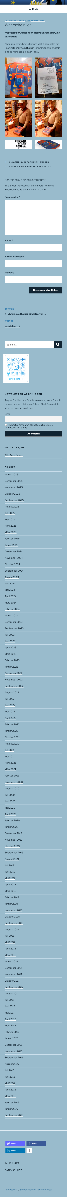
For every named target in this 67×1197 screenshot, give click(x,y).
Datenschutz (11, 1189)
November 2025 (14, 487)
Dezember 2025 (14, 481)
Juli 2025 (10, 513)
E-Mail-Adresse (14, 256)
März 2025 (11, 532)
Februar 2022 (12, 724)
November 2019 (13, 839)
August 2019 (12, 859)
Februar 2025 (12, 538)
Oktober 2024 (12, 564)
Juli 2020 (10, 795)
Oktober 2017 (12, 980)
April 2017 (10, 1019)
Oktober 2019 (12, 846)
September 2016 (14, 1057)
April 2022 (10, 718)
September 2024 (14, 570)
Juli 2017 (9, 999)
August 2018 (12, 929)
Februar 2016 (12, 1102)
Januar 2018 (11, 961)
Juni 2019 (10, 871)
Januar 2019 (11, 903)
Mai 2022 (10, 711)
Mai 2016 (10, 1083)
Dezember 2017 (13, 968)
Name (9, 240)
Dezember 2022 (13, 673)
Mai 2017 (10, 1012)
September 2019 (14, 852)
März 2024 (11, 602)
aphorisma (38, 20)
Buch (29, 48)
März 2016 (10, 1096)
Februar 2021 (12, 775)
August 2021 (12, 743)
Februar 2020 (12, 820)
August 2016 (12, 1064)
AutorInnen (31, 162)
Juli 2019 (9, 865)
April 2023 (10, 647)
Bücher (44, 162)
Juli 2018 (9, 935)
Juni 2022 (10, 705)
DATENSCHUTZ (13, 1170)
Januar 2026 (11, 474)
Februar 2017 (12, 1032)
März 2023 (11, 654)
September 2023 (14, 628)
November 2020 (14, 782)
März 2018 (10, 955)
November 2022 (14, 679)
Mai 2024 (10, 589)
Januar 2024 (11, 615)
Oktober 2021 (12, 737)
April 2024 (10, 596)
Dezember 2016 (13, 1044)
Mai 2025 (10, 519)
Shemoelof (44, 167)
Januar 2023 (11, 666)
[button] (15, 1143)
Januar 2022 (11, 730)
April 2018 (10, 948)
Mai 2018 (10, 942)
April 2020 (10, 814)
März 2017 (10, 1025)
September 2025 (14, 500)
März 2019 (10, 891)
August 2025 (12, 506)
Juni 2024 (10, 583)
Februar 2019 (12, 897)
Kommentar (12, 197)
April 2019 (10, 884)
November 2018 (13, 910)
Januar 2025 (11, 545)
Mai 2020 (10, 807)
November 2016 (13, 1051)
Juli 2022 (9, 699)
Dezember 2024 (14, 551)
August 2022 (12, 692)
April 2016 (10, 1089)
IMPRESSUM (12, 1163)
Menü (35, 9)
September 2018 (14, 923)
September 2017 (14, 987)
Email (7, 414)
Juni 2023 (10, 641)
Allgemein (15, 162)
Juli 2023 (10, 634)
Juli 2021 (9, 750)
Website (9, 272)
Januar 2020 (11, 827)
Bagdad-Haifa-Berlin (22, 167)
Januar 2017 (11, 1038)
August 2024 (12, 577)
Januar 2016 (11, 1109)
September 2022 (14, 686)
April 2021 (10, 762)
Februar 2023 (12, 660)
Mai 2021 (10, 756)
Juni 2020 (10, 801)
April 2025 (10, 525)
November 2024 (14, 558)
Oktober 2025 (12, 493)
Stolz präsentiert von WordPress (36, 1189)
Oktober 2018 (12, 916)
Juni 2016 (10, 1076)
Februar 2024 (12, 609)
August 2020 (12, 788)
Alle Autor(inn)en (14, 455)
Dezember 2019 (13, 833)
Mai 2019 (10, 878)
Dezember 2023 (14, 622)
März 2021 (10, 769)
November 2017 (13, 974)
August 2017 (12, 993)
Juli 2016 (9, 1070)
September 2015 (14, 1115)
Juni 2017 (10, 1006)
